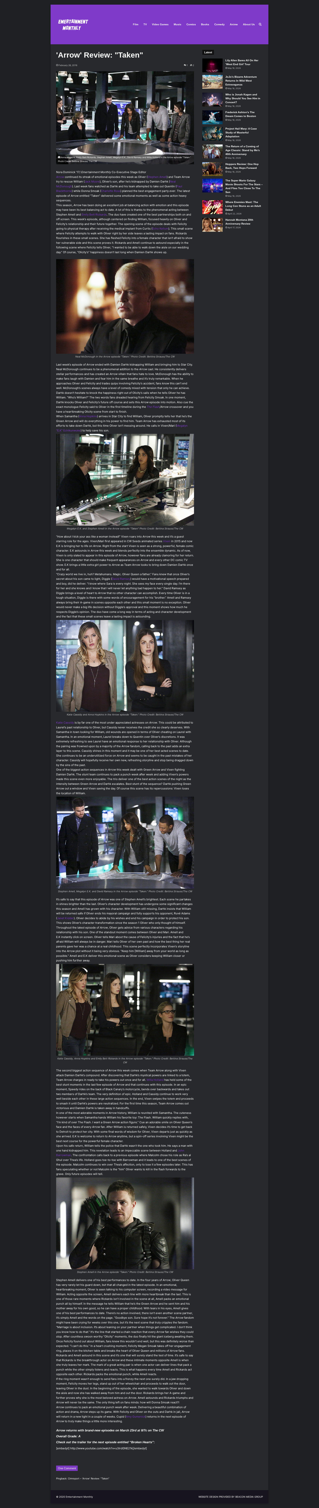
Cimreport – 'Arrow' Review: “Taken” (88, 1478)
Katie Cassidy (65, 722)
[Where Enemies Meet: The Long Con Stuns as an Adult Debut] (212, 207)
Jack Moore (92, 181)
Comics (191, 24)
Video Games (160, 24)
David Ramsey (121, 579)
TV (145, 24)
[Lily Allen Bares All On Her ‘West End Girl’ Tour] (212, 65)
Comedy (219, 24)
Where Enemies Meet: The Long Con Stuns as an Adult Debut (243, 206)
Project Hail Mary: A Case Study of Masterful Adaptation (241, 132)
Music (177, 24)
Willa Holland (155, 1080)
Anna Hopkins (88, 416)
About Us (249, 24)
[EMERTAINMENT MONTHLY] (72, 24)
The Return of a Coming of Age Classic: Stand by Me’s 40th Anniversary (242, 150)
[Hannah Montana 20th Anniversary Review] (212, 225)
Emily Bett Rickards (94, 214)
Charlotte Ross (110, 191)
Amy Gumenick (135, 1416)
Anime (234, 24)
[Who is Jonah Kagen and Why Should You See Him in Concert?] (212, 99)
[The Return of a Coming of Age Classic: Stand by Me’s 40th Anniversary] (212, 151)
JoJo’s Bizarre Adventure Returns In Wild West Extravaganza (241, 80)
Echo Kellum (160, 228)
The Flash (153, 407)
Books (205, 24)
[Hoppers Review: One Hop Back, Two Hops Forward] (212, 169)
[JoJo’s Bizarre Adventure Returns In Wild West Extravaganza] (212, 82)
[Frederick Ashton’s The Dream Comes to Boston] (212, 117)
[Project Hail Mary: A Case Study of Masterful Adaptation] (212, 134)
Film (135, 24)
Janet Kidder (65, 918)
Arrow (60, 177)
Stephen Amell (157, 177)
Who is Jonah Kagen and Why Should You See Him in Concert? (242, 98)
